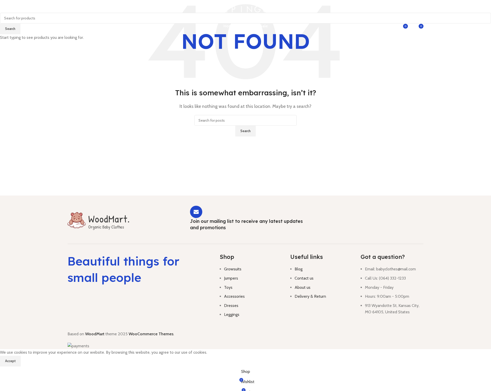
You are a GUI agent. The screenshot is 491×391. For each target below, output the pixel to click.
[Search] (370, 26)
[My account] (390, 26)
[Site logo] (245, 8)
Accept (10, 361)
